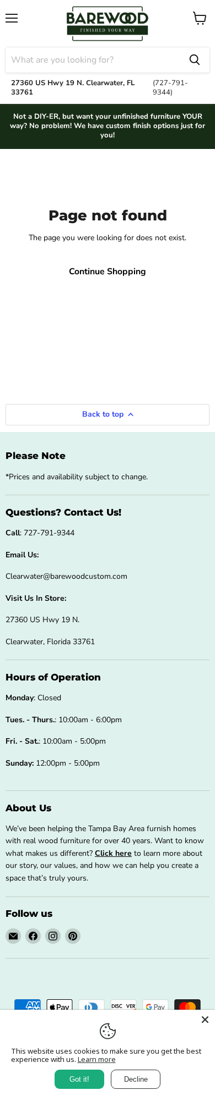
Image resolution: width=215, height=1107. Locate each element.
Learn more (97, 1059)
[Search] (194, 60)
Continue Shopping (107, 271)
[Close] (205, 1019)
